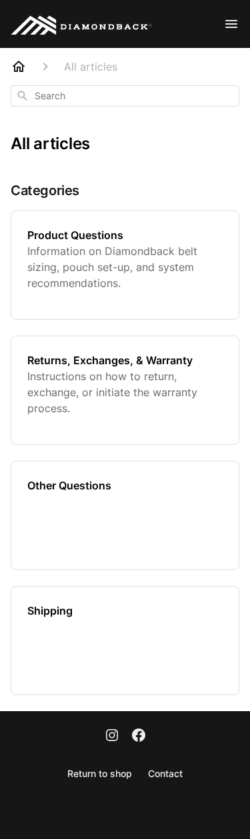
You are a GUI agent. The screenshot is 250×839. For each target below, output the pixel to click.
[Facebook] (139, 736)
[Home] (19, 67)
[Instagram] (112, 736)
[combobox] (125, 96)
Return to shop (99, 773)
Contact (165, 773)
